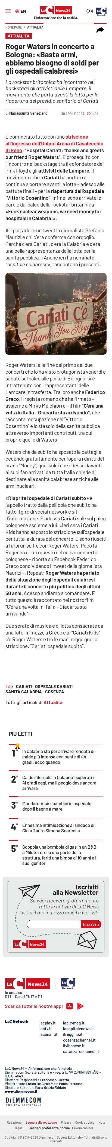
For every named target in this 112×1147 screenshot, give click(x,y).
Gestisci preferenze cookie (49, 1128)
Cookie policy (84, 1122)
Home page (13, 27)
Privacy (66, 1122)
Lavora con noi (82, 1128)
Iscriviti (91, 924)
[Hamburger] (8, 11)
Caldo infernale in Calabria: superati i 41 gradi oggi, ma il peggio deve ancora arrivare (59, 782)
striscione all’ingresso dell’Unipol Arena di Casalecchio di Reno (54, 143)
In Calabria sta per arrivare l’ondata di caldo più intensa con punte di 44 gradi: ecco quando (58, 756)
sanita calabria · (24, 691)
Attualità (35, 27)
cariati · (25, 686)
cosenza (54, 691)
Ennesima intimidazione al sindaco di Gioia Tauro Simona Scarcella (58, 827)
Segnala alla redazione (41, 1122)
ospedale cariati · (54, 686)
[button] (100, 29)
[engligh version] (18, 10)
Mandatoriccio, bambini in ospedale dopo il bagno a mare (56, 806)
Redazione (14, 1122)
